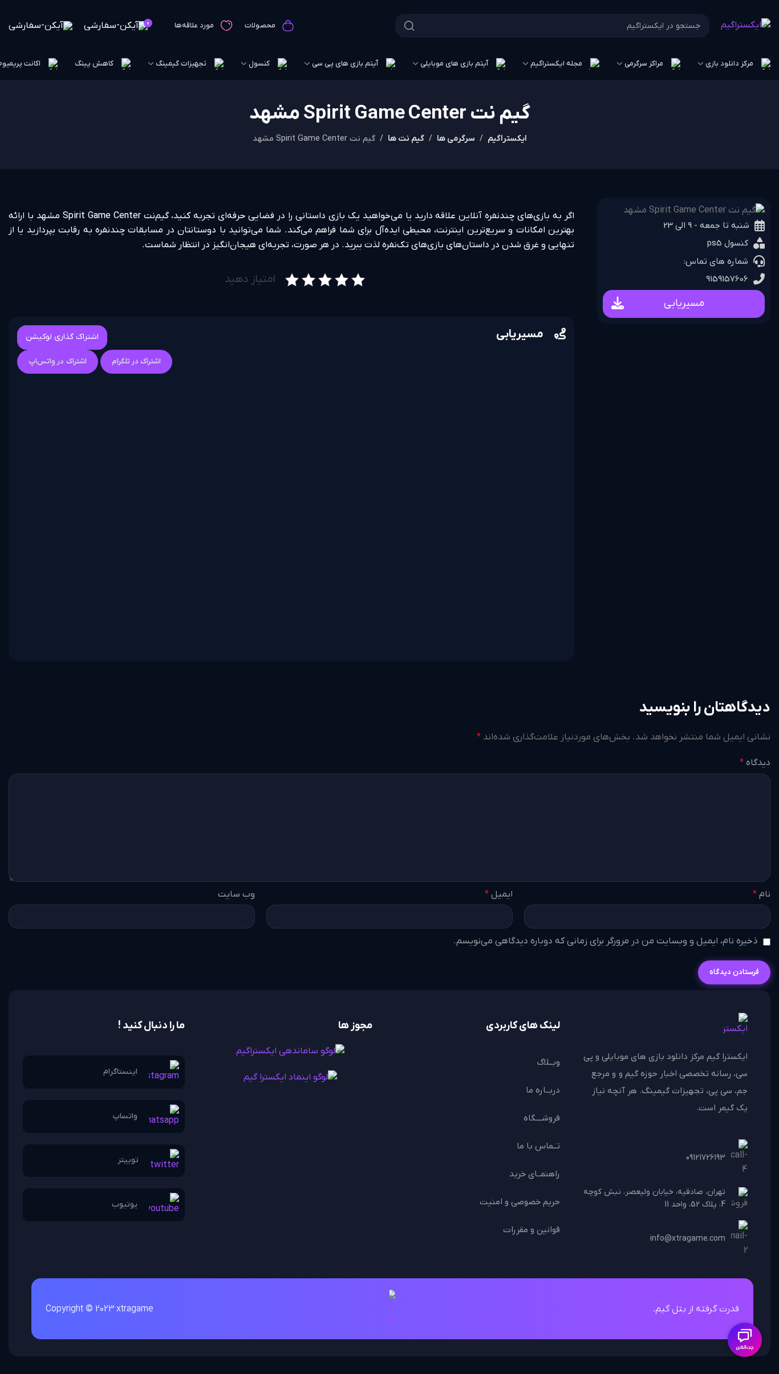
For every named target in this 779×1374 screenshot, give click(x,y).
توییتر (128, 1160)
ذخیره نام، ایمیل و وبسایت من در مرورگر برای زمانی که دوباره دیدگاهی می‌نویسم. (605, 941)
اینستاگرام (120, 1071)
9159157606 (727, 279)
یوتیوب (124, 1204)
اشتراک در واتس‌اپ (58, 361)
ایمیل (499, 894)
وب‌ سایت (236, 894)
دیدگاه (755, 762)
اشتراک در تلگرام (136, 361)
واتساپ (125, 1116)
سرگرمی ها (456, 138)
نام (761, 894)
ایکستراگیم (507, 138)
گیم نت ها (406, 138)
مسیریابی (684, 303)
